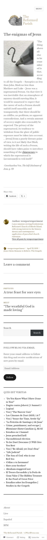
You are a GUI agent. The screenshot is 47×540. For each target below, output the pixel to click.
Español (8, 519)
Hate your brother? (16, 465)
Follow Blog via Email (19, 348)
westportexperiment (16, 248)
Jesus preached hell (16, 435)
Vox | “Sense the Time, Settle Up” (23, 419)
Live (6, 513)
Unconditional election (18, 439)
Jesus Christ (9, 251)
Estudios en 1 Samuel (17, 432)
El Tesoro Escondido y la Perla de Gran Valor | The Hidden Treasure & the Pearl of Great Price (24, 475)
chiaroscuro (28, 152)
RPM (6, 525)
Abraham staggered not (18, 469)
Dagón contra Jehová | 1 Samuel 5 (23, 405)
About (7, 507)
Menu (39, 9)
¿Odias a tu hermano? (17, 462)
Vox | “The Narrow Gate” (19, 412)
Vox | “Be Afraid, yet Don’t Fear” (22, 449)
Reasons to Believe (22, 251)
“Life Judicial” (13, 452)
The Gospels (36, 251)
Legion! (10, 408)
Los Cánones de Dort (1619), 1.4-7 (23, 415)
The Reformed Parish (13, 533)
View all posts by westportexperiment (28, 239)
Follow (9, 377)
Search (7, 328)
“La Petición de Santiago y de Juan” (24, 422)
